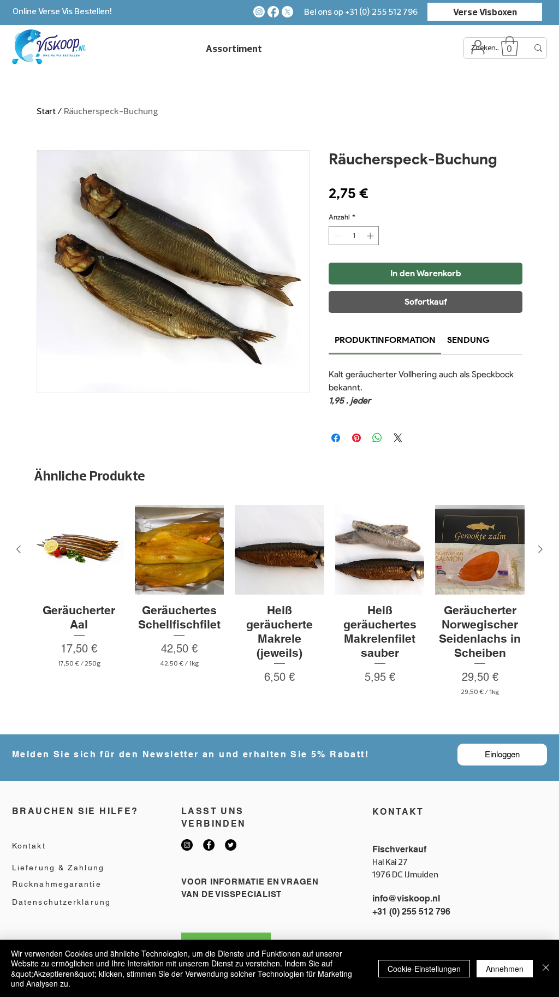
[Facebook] (273, 11)
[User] (478, 47)
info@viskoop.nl (406, 898)
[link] (385, 340)
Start (46, 110)
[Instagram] (259, 11)
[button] (509, 46)
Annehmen (505, 968)
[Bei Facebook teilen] (335, 437)
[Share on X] (398, 437)
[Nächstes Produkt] (540, 549)
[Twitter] (230, 845)
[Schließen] (545, 968)
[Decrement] (336, 236)
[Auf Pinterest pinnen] (356, 437)
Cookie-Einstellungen (424, 968)
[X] (287, 11)
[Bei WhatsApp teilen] (377, 437)
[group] (279, 615)
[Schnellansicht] (79, 550)
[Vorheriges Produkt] (18, 549)
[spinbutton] (354, 236)
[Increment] (371, 236)
